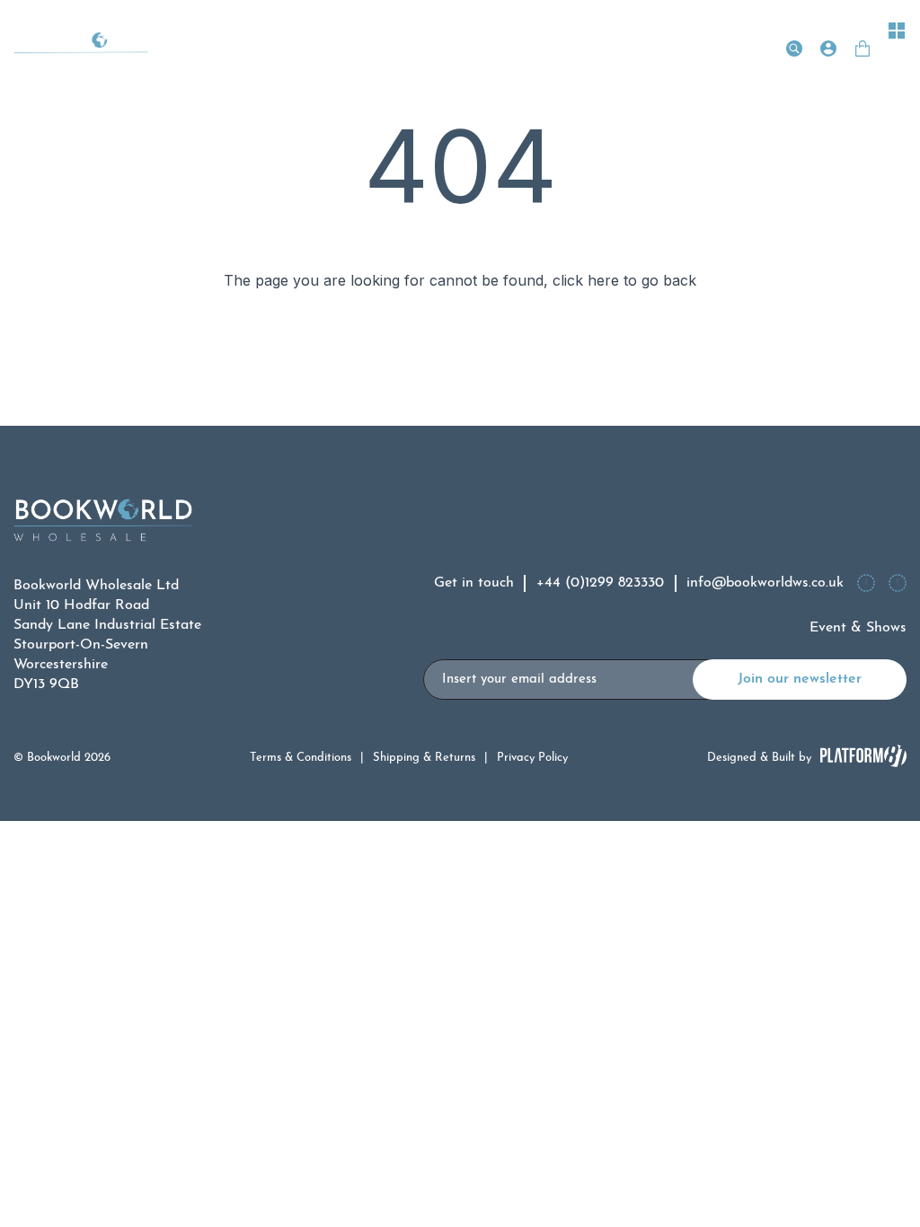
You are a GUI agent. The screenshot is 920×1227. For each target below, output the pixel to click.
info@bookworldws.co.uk (765, 583)
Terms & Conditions (300, 758)
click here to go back (624, 280)
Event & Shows (858, 628)
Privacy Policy (532, 758)
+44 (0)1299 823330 (600, 583)
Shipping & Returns (424, 758)
